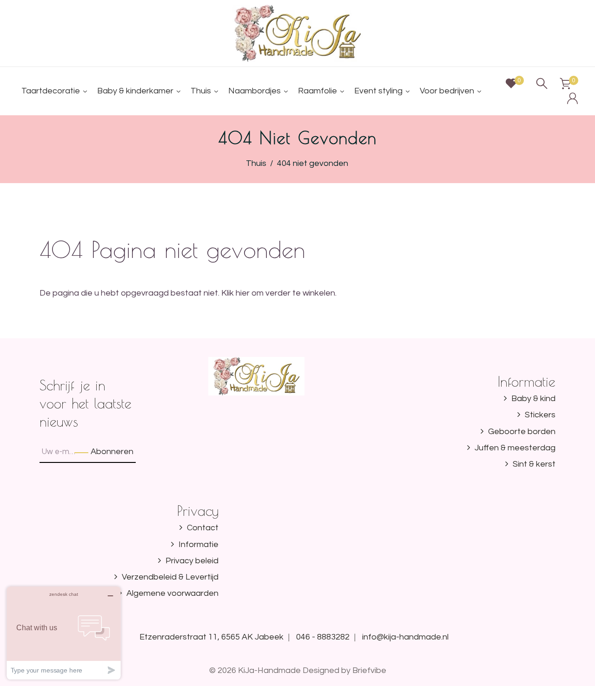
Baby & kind (533, 398)
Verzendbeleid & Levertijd (170, 577)
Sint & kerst (534, 464)
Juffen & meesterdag (515, 447)
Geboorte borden (521, 431)
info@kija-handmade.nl (405, 637)
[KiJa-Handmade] (298, 32)
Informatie (198, 544)
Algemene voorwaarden (172, 593)
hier (243, 293)
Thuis (256, 163)
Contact (202, 527)
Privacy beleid (191, 560)
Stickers (540, 414)
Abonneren (112, 451)
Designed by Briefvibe (344, 670)
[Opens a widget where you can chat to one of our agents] (63, 633)
